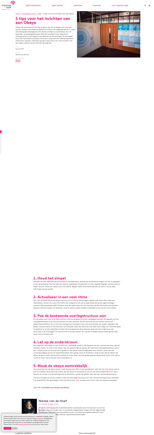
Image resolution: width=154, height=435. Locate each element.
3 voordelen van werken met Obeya (55, 387)
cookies (38, 418)
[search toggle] (145, 5)
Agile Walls (109, 369)
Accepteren (7, 428)
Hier (77, 380)
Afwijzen (14, 428)
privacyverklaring (24, 424)
